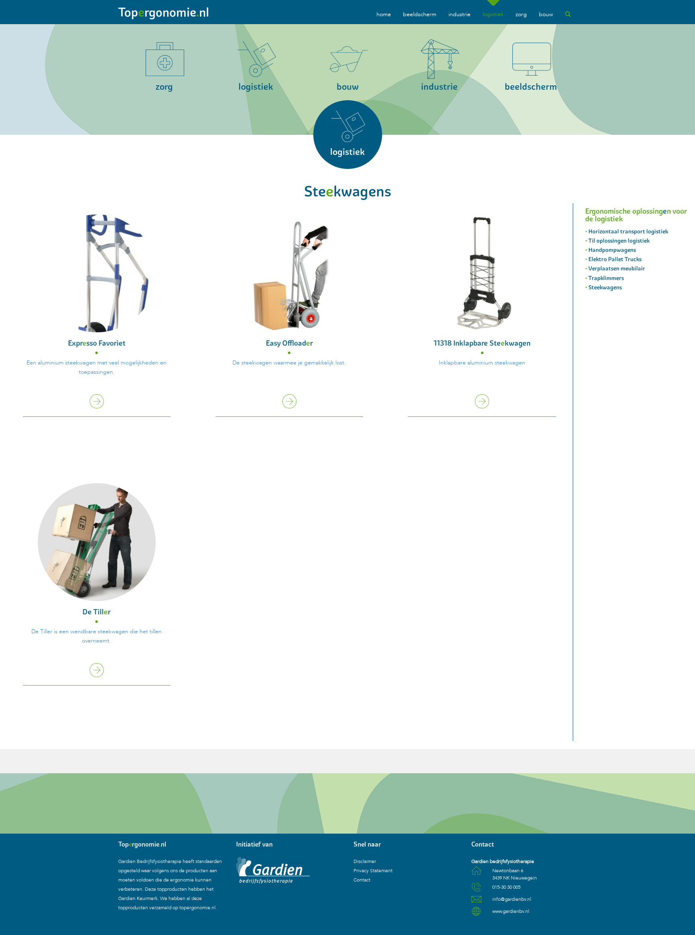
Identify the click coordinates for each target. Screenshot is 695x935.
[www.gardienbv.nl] (476, 914)
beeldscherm (419, 14)
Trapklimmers (606, 278)
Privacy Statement (373, 870)
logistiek (493, 14)
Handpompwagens (612, 249)
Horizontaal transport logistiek (628, 231)
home (383, 14)
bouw (546, 14)
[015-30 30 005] (476, 890)
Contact (362, 880)
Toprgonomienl (163, 12)
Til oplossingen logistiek (619, 240)
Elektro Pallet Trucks (615, 259)
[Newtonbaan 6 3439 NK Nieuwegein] (476, 873)
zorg (521, 14)
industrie (459, 14)
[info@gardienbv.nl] (476, 902)
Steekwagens (605, 287)
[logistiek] (347, 171)
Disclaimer (365, 861)
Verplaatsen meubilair (616, 268)
